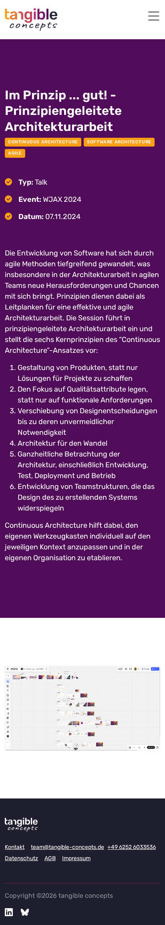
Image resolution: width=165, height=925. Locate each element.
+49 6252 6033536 (131, 847)
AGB (50, 858)
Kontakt (14, 847)
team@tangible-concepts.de (67, 847)
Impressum (76, 858)
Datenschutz (21, 858)
